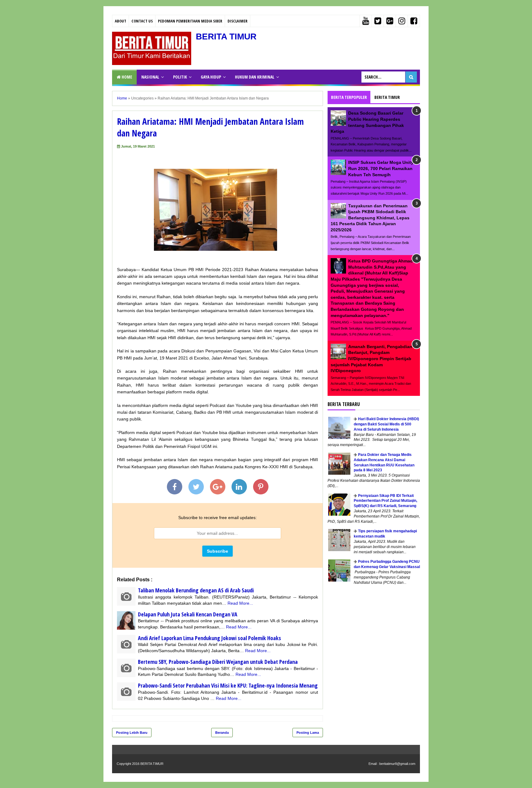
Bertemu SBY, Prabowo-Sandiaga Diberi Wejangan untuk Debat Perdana (218, 661)
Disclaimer (238, 21)
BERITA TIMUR (226, 36)
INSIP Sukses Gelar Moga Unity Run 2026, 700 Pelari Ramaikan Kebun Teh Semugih (380, 168)
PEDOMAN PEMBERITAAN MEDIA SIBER (190, 21)
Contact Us (142, 21)
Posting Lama (307, 732)
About (120, 21)
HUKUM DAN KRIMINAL (254, 77)
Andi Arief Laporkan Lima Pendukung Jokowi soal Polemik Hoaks (209, 638)
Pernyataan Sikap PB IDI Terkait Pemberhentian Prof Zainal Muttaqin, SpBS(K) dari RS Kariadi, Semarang (385, 501)
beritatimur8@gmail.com (397, 764)
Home (126, 77)
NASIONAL (150, 77)
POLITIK (180, 77)
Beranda (222, 732)
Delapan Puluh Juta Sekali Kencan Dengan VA (187, 614)
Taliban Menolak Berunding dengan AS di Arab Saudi (196, 590)
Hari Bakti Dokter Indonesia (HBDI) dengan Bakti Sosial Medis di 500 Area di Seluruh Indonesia (386, 424)
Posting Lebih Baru (131, 732)
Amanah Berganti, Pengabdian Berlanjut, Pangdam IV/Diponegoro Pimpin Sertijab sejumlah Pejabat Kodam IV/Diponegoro (371, 358)
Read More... (240, 603)
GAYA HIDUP (211, 77)
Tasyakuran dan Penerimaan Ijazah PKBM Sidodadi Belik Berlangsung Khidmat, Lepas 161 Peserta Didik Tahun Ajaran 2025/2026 (370, 217)
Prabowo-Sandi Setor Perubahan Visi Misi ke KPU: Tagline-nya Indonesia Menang (228, 685)
